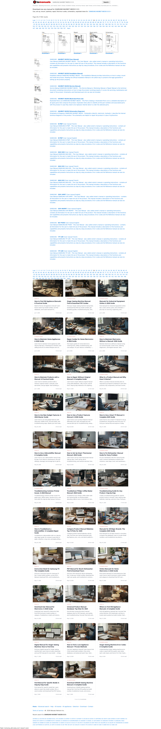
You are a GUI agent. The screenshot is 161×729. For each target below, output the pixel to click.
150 (43, 28)
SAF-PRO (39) (66, 724)
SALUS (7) (74, 722)
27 (91, 20)
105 (97, 24)
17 (67, 20)
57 (71, 22)
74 (112, 22)
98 (76, 24)
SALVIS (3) (69, 722)
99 (79, 24)
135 (91, 26)
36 (114, 20)
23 (81, 20)
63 (86, 22)
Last (34, 20)
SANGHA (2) (59, 720)
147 (34, 28)
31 (101, 20)
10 (51, 20)
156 (61, 28)
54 (63, 22)
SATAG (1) (92, 718)
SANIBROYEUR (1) (50, 720)
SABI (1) (101, 724)
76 (117, 22)
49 (51, 22)
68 (98, 22)
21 (76, 20)
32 (104, 20)
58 (73, 22)
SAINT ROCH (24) (95, 722)
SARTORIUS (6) (99, 718)
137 (97, 26)
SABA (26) (114, 724)
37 (116, 20)
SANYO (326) (107, 718)
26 (89, 20)
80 (127, 22)
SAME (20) (49, 722)
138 (100, 26)
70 (103, 22)
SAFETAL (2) (48, 724)
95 (69, 24)
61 (81, 22)
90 (57, 24)
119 (42, 26)
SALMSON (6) (87, 722)
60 (78, 22)
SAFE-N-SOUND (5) (57, 724)
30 (99, 20)
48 (48, 22)
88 (51, 24)
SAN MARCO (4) (98, 720)
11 (53, 20)
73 (110, 22)
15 (62, 20)
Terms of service (38, 710)
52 (58, 22)
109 (109, 24)
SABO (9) (96, 724)
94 (66, 24)
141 (110, 26)
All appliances (67, 706)
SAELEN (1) (78, 724)
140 (106, 26)
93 (64, 24)
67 (96, 22)
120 (45, 26)
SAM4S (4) (63, 722)
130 (76, 26)
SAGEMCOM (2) (120, 722)
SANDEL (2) (90, 720)
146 (125, 26)
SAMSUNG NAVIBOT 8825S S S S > (100, 11)
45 (41, 22)
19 (71, 20)
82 (36, 24)
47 (46, 22)
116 (34, 26)
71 (105, 22)
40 (124, 20)
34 (109, 20)
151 (46, 28)
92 (61, 24)
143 (115, 26)
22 (79, 20)
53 (61, 22)
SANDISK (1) (84, 720)
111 (115, 24)
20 (74, 20)
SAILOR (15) (112, 722)
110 (112, 24)
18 (69, 20)
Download (83, 706)
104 (94, 24)
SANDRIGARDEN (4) (75, 720)
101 (85, 24)
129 (73, 26)
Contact (90, 706)
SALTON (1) (81, 722)
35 (111, 20)
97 (74, 24)
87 (49, 24)
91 (59, 24)
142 (112, 26)
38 (119, 20)
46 (43, 22)
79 (124, 22)
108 (106, 24)
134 (88, 26)
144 (119, 26)
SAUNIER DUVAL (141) (52, 718)
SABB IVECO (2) (107, 724)
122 (51, 26)
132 (82, 26)
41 (126, 20)
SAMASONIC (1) (56, 722)
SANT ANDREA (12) (122, 718)
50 (53, 22)
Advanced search (43, 706)
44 (38, 22)
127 (66, 26)
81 (34, 24)
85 (44, 24)
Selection (76, 706)
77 (120, 22)
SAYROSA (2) (36, 718)
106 (100, 24)
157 (64, 28)
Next (68, 28)
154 (55, 28)
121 (48, 26)
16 (65, 20)
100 (82, 24)
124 (57, 26)
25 (86, 20)
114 (124, 24)
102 (88, 24)
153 (52, 28)
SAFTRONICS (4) (40, 724)
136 (94, 26)
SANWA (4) (114, 718)
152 (49, 28)
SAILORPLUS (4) (105, 722)
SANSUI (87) (36, 720)
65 (91, 22)
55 (66, 22)
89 (54, 24)
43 (36, 22)
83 (39, 24)
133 (85, 26)
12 (56, 20)
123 (54, 26)
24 (84, 20)
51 (56, 22)
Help (51, 706)
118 (39, 26)
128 (70, 26)
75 (115, 22)
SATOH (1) (74, 718)
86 (47, 24)
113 (121, 24)
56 (68, 22)
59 (76, 22)
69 (101, 22)
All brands (58, 706)
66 (93, 22)
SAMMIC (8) (43, 722)
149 (40, 28)
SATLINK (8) (86, 718)
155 (58, 28)
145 (122, 26)
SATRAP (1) (68, 718)
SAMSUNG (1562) (119, 720)
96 (71, 24)
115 (126, 24)
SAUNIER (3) (61, 718)
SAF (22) (72, 724)
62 (83, 22)
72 (108, 22)
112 (118, 24)
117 (36, 26)
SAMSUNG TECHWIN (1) (108, 720)
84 (42, 24)
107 (103, 24)
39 (121, 20)
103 (91, 24)
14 (60, 20)
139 (103, 26)
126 (63, 26)
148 (37, 28)
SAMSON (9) (36, 722)
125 (60, 26)
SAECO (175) (84, 724)
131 (79, 26)
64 (88, 22)
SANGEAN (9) (66, 720)
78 (122, 22)
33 (106, 20)
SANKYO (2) (42, 720)
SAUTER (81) (43, 718)
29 (96, 20)
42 (33, 22)
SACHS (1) (90, 724)
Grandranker (83, 699)
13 (58, 20)
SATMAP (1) (80, 718)
